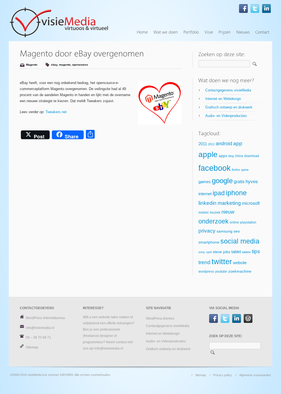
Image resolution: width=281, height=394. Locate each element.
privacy (206, 231)
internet (205, 194)
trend (204, 262)
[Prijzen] (225, 32)
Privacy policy (222, 375)
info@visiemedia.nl (40, 328)
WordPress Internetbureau (45, 318)
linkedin (207, 203)
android (224, 143)
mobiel (203, 212)
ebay (54, 64)
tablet (236, 252)
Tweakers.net (56, 112)
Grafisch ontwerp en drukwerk (228, 107)
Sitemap (32, 347)
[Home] (142, 32)
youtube (221, 271)
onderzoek (213, 221)
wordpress (206, 271)
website (240, 263)
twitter (222, 262)
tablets (246, 252)
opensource (80, 64)
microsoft (251, 203)
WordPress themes (160, 318)
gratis (239, 181)
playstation (248, 222)
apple (208, 154)
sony (201, 252)
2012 (211, 144)
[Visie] (209, 32)
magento (65, 64)
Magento (31, 64)
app (237, 143)
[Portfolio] (191, 32)
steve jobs (221, 252)
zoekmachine (239, 271)
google (222, 181)
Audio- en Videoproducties (226, 116)
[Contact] (262, 32)
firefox (236, 169)
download (251, 156)
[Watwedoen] (166, 32)
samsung (224, 231)
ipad (219, 193)
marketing (229, 203)
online (234, 222)
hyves (252, 181)
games (204, 182)
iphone (236, 193)
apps (223, 156)
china (239, 156)
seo (237, 231)
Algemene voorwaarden (255, 375)
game (245, 169)
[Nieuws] (243, 32)
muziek (215, 212)
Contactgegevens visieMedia (228, 90)
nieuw (227, 212)
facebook (214, 167)
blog (231, 156)
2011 (202, 144)
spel (209, 252)
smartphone (208, 242)
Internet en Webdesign (223, 99)
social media (239, 241)
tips (256, 251)
